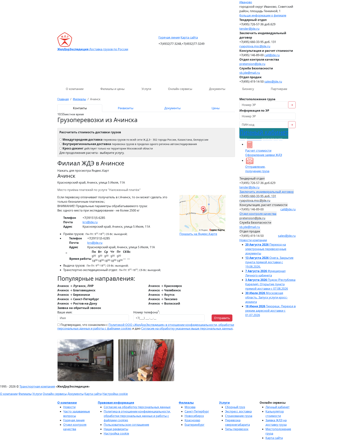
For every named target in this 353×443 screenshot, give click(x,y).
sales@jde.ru (273, 81)
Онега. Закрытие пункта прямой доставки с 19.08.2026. (269, 262)
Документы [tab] (172, 108)
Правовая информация (116, 403)
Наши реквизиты (116, 429)
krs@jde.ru (90, 222)
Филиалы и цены (112, 89)
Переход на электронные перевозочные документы (265, 249)
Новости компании (253, 240)
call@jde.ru (272, 55)
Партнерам (279, 89)
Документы (217, 89)
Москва (190, 407)
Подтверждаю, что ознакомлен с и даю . (145, 326)
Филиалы (25, 394)
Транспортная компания (37, 386)
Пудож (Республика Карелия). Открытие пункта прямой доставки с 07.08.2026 (270, 284)
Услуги (146, 89)
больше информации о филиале (262, 15)
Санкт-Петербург (197, 411)
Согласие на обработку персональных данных (137, 407)
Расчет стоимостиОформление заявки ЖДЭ (263, 153)
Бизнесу (248, 89)
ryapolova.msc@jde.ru (254, 46)
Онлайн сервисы (180, 89)
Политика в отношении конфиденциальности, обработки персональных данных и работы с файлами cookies (137, 415)
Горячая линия (169, 37)
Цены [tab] (216, 108)
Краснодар (192, 420)
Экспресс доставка (238, 411)
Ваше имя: (64, 312)
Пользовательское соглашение (126, 425)
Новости (69, 407)
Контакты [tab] (80, 108)
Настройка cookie (115, 394)
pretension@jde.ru (252, 64)
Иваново (245, 2)
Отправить (222, 318)
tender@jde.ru (249, 29)
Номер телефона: (146, 312)
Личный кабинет (263, 134)
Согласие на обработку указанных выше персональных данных (187, 328)
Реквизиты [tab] (125, 108)
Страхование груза (238, 416)
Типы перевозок (236, 429)
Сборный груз (235, 407)
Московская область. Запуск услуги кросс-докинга (266, 297)
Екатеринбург (194, 425)
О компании (74, 89)
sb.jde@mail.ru (249, 73)
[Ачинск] (85, 360)
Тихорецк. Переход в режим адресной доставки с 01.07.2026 (270, 310)
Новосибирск (194, 416)
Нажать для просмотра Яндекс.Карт (83, 171)
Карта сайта (189, 37)
